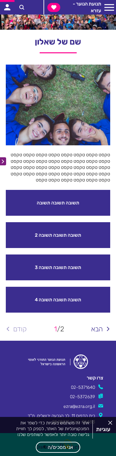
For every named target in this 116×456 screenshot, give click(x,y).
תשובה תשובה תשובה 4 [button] (58, 300)
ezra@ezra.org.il (79, 406)
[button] (58, 447)
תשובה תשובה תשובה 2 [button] (58, 235)
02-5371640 (83, 387)
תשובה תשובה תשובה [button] (58, 203)
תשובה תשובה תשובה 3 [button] (58, 267)
